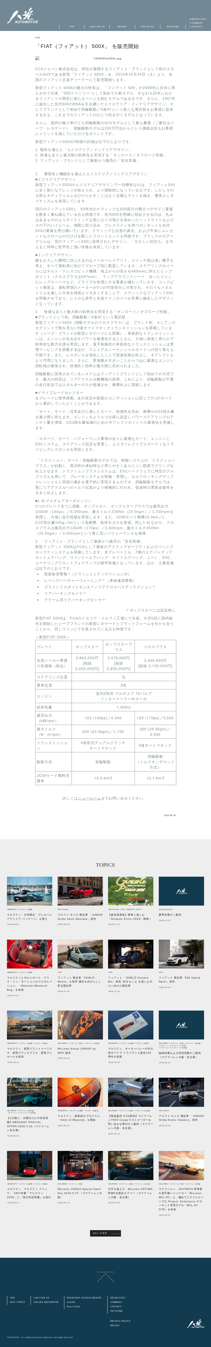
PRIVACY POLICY (120, 1321)
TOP (12, 1298)
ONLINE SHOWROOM (46, 1302)
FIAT (37, 38)
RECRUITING (199, 19)
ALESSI (71, 1302)
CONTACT (197, 27)
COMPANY (198, 23)
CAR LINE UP (41, 1298)
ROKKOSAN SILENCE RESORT (84, 1298)
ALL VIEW (100, 1233)
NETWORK (116, 1311)
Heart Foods (73, 1306)
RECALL (115, 1325)
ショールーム (89, 798)
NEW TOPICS (17, 1302)
